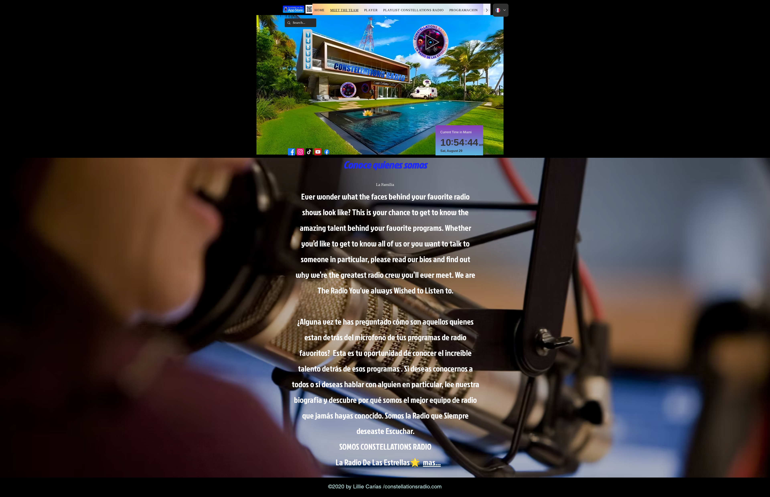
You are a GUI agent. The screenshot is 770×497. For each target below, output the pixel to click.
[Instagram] (300, 151)
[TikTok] (309, 151)
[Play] (432, 42)
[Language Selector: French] (501, 10)
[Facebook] (291, 151)
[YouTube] (317, 151)
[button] (463, 10)
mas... (432, 462)
